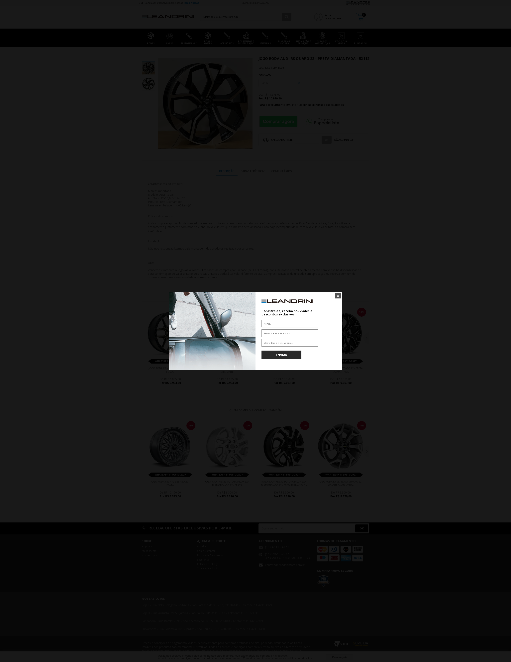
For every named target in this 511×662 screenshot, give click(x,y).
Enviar (281, 355)
